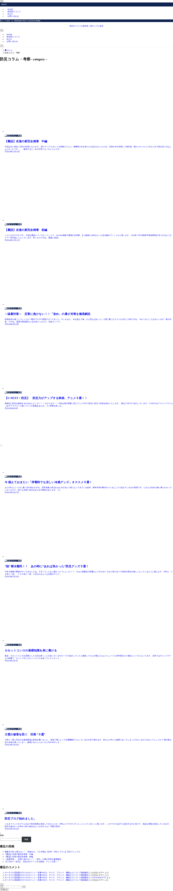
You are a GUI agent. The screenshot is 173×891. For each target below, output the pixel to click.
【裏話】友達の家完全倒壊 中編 (19, 854)
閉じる (5, 889)
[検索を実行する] (24, 887)
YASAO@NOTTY (98, 878)
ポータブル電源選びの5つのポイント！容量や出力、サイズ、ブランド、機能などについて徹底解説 (47, 873)
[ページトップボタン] (1, 884)
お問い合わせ (13, 16)
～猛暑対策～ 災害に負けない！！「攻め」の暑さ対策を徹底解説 (33, 859)
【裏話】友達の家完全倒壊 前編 (19, 857)
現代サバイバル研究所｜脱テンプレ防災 (86, 26)
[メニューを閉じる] (1, 1)
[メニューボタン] (1, 46)
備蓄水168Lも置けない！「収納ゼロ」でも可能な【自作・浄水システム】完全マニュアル (42, 852)
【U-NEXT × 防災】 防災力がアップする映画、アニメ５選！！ (32, 862)
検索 (2, 835)
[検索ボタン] (1, 30)
